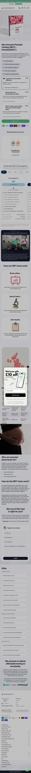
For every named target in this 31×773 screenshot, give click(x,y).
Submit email (15, 395)
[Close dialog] (28, 367)
